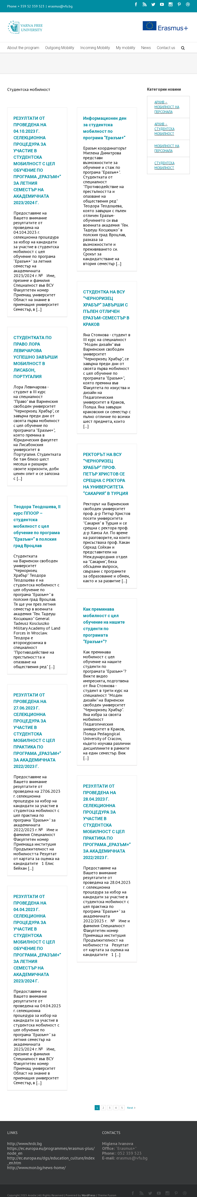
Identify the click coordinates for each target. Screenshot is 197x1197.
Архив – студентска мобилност (164, 129)
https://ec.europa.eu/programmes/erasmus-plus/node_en (50, 1151)
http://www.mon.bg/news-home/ (36, 1167)
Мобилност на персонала (166, 148)
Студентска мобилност (164, 165)
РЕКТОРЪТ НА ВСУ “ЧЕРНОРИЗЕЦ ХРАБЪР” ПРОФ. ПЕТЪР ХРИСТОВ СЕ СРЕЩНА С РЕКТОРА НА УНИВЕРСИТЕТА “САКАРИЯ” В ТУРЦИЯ (105, 474)
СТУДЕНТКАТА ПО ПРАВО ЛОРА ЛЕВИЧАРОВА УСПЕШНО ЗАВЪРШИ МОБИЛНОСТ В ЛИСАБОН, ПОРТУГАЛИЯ (35, 357)
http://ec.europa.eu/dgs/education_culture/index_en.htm (51, 1160)
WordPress (88, 1195)
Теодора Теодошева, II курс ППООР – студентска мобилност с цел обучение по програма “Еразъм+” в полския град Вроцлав (37, 526)
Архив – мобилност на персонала (166, 107)
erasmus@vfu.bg (60, 6)
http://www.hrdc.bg (24, 1143)
